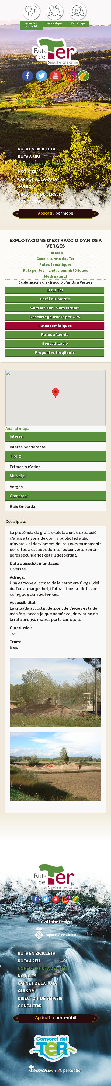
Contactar (30, 202)
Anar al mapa (17, 428)
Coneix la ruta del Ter (42, 164)
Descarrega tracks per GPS (55, 317)
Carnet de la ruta (37, 179)
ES (21, 102)
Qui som (26, 187)
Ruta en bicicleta (36, 149)
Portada (55, 253)
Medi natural (55, 276)
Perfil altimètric (55, 299)
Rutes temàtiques (55, 265)
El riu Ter (55, 290)
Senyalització (55, 343)
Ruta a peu (29, 156)
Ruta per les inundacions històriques (55, 271)
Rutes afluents (54, 334)
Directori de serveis (40, 194)
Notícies (27, 172)
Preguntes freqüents (55, 352)
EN (29, 102)
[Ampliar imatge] (55, 725)
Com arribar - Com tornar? (54, 307)
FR (38, 102)
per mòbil (55, 213)
